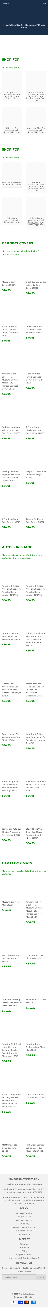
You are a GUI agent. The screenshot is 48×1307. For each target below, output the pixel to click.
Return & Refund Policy (24, 1227)
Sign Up (40, 1277)
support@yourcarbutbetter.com (27, 1184)
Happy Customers (24, 1254)
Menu (6, 3)
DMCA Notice (24, 1234)
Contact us (24, 1247)
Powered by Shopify (23, 1297)
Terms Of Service (24, 1213)
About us (24, 1244)
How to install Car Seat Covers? (24, 1258)
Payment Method (24, 1220)
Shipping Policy (24, 1231)
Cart (44, 3)
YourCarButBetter (26, 1294)
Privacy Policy (24, 1217)
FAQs (24, 1251)
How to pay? (24, 1224)
